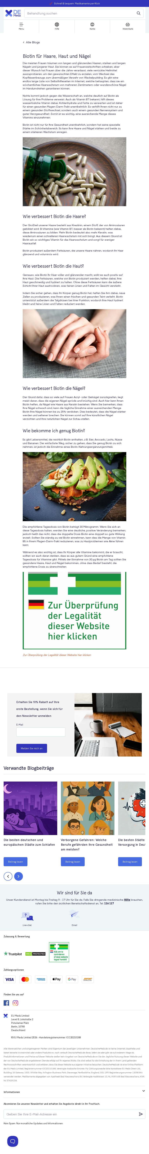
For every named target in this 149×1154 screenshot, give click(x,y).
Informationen (12, 1092)
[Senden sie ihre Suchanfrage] (138, 13)
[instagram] (15, 1003)
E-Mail (19, 724)
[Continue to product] (30, 809)
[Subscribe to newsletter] (140, 1114)
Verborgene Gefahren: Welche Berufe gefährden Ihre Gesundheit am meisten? (87, 844)
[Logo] (13, 13)
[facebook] (6, 1003)
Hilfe (127, 899)
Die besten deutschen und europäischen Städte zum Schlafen (29, 842)
